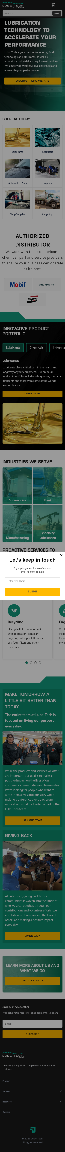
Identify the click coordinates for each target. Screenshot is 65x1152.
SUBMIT (32, 591)
